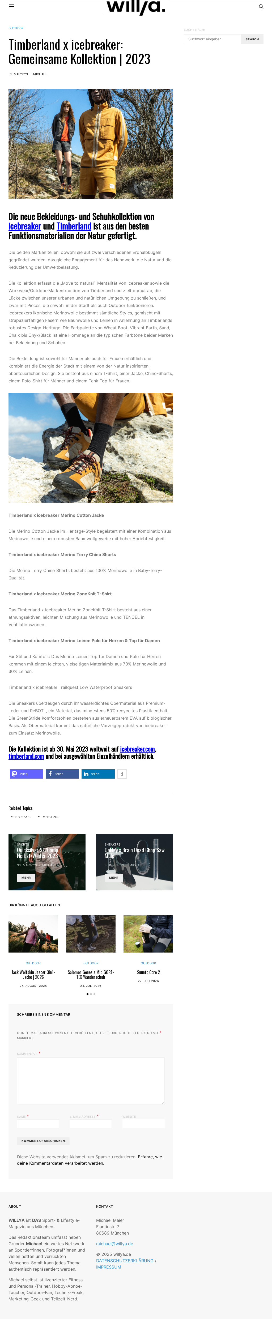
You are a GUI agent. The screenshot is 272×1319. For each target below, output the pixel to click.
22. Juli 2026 (148, 981)
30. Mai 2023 (27, 865)
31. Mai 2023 (18, 74)
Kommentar (27, 1054)
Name (23, 1116)
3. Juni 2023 (114, 865)
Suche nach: (194, 30)
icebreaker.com (137, 748)
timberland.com (26, 756)
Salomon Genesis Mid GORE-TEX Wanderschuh (91, 974)
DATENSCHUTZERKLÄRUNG (125, 1260)
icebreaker (24, 225)
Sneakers (113, 844)
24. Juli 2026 (90, 986)
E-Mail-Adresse (84, 1116)
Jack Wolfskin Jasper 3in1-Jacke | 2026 (33, 974)
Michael (40, 74)
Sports (23, 844)
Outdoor (16, 28)
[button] (26, 774)
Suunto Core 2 (148, 972)
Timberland (50, 817)
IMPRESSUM (108, 1267)
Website (129, 1117)
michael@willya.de (114, 1243)
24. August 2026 (33, 986)
